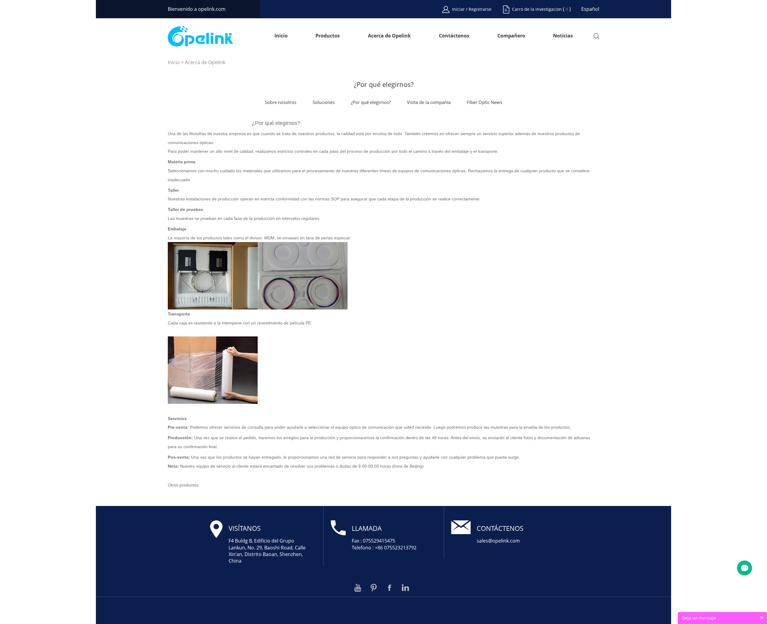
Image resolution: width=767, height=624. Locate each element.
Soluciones (323, 102)
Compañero (511, 36)
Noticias (563, 36)
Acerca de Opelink (389, 36)
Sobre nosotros (280, 102)
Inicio (281, 36)
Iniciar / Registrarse (471, 9)
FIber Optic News (484, 102)
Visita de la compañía (429, 102)
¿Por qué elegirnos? (371, 102)
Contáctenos (454, 36)
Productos (327, 36)
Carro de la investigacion (537, 9)
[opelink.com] (200, 36)
